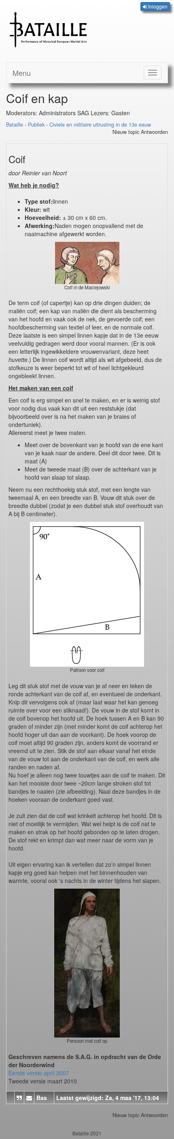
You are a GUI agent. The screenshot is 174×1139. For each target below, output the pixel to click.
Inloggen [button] (157, 6)
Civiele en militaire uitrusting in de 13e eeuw (100, 124)
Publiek (36, 124)
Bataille (14, 124)
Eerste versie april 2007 (38, 1073)
